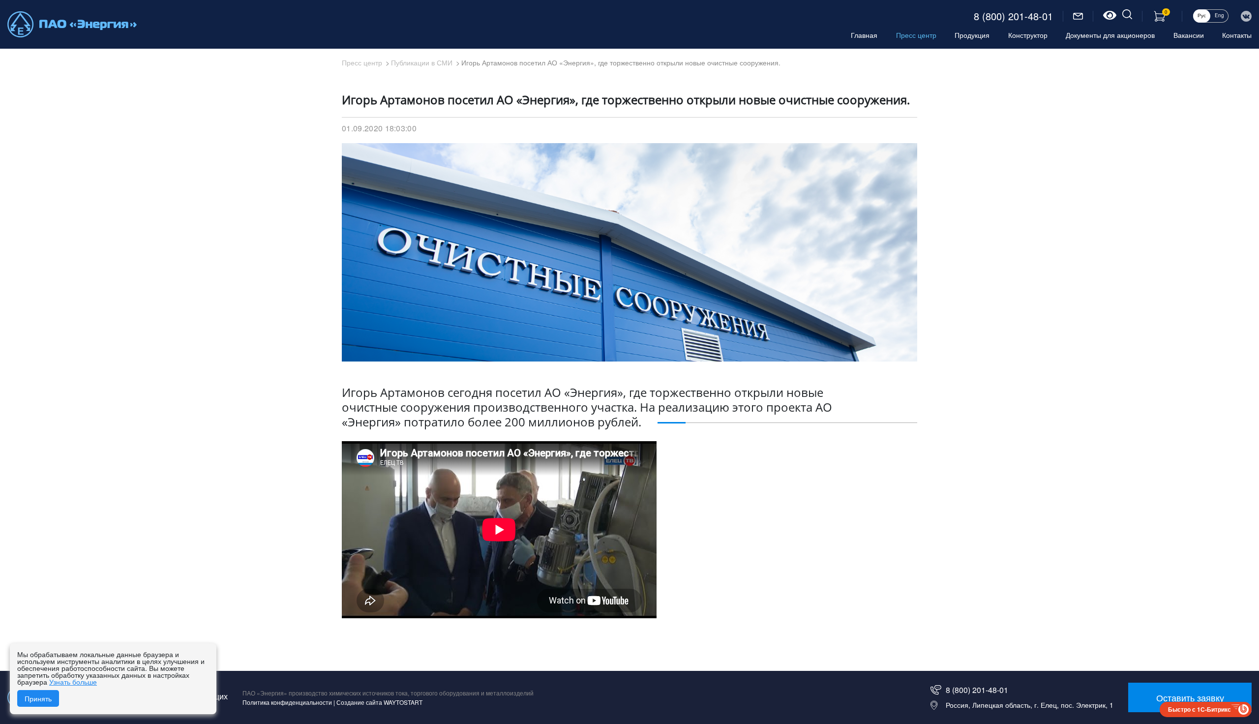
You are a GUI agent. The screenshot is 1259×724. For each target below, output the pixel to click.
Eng (1219, 15)
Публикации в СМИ (421, 62)
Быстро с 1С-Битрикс (1199, 709)
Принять (38, 698)
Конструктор (1028, 34)
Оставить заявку (1190, 697)
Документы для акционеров (1110, 34)
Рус (1202, 15)
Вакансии (1188, 34)
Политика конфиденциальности (287, 702)
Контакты (1237, 34)
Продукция (972, 34)
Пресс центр (916, 34)
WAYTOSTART (403, 702)
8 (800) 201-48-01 (1013, 16)
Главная (864, 34)
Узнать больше (73, 682)
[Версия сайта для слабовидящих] (1109, 16)
